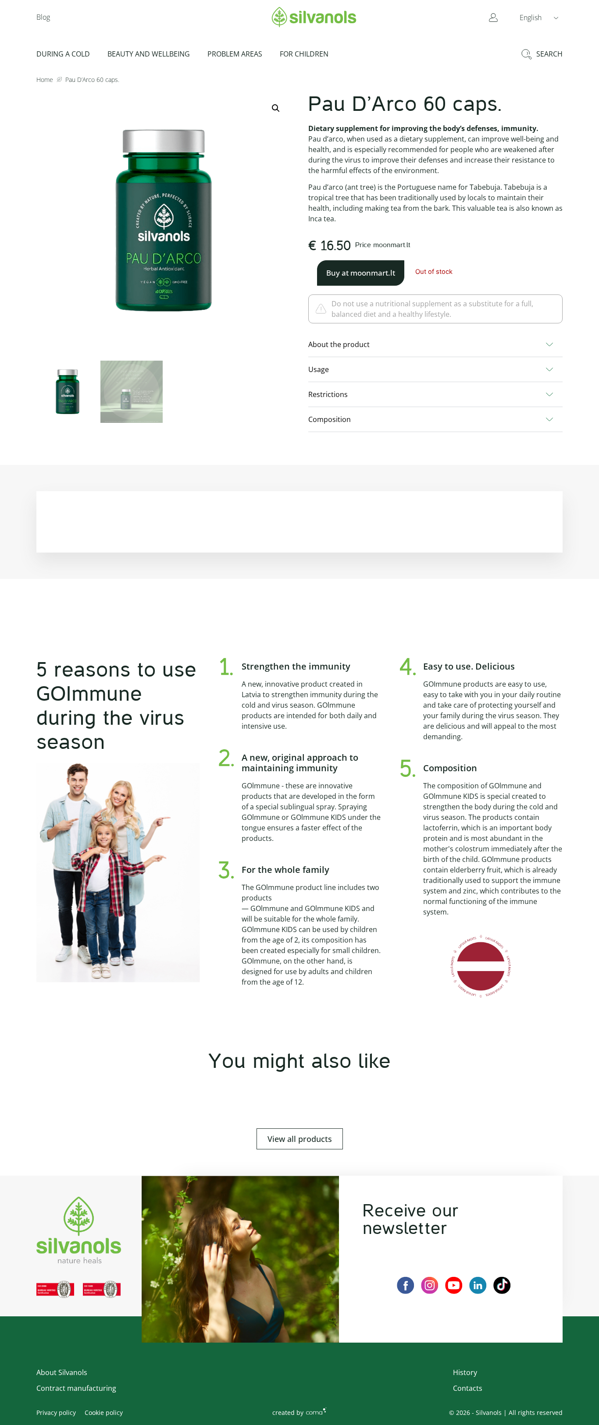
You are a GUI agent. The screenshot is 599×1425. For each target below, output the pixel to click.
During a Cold (63, 54)
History (465, 1372)
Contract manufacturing (76, 1388)
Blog (43, 17)
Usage (318, 369)
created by (287, 1412)
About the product (339, 344)
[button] (539, 17)
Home (44, 79)
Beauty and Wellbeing (148, 54)
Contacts (467, 1388)
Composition (329, 419)
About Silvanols (61, 1372)
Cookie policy (104, 1412)
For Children (304, 54)
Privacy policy (56, 1412)
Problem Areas (234, 54)
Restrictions (328, 394)
